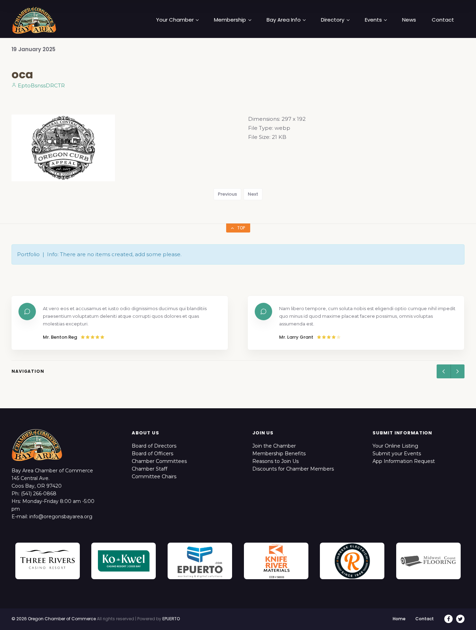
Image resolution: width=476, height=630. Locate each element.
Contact (443, 19)
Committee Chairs (154, 476)
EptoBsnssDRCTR (40, 85)
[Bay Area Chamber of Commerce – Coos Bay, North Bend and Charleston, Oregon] (34, 20)
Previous (227, 194)
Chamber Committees (159, 461)
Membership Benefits (279, 453)
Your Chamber (175, 19)
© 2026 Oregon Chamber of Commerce (53, 619)
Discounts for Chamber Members (293, 469)
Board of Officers (152, 453)
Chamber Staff (149, 469)
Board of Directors (154, 446)
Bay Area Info (284, 19)
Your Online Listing (395, 446)
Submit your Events (397, 453)
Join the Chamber (274, 446)
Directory (332, 19)
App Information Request (404, 461)
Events (373, 19)
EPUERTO (171, 619)
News (409, 19)
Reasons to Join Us (275, 461)
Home (399, 619)
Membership (230, 19)
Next (253, 194)
